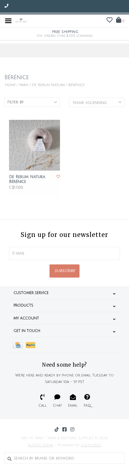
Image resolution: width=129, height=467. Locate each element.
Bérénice (76, 85)
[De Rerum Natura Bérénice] (34, 145)
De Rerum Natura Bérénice (27, 179)
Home (9, 85)
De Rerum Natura (48, 85)
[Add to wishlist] (58, 177)
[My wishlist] (109, 21)
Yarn (23, 85)
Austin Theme (40, 445)
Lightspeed (91, 445)
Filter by (15, 102)
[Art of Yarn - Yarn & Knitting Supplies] (21, 21)
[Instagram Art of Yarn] (72, 429)
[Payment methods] (19, 345)
